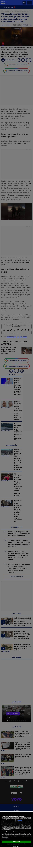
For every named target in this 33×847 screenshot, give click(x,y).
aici (16, 825)
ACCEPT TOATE (16, 841)
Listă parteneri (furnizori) (5, 838)
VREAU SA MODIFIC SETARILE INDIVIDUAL (16, 844)
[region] (16, 829)
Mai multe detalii (20, 820)
